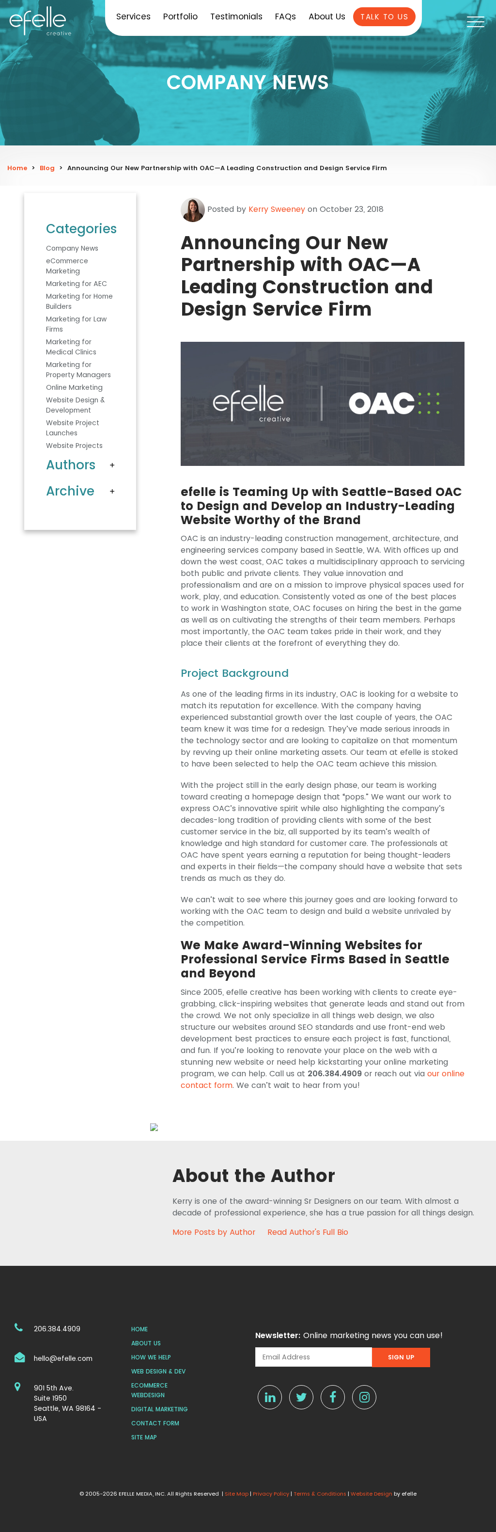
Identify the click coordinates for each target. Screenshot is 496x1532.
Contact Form (155, 1423)
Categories (80, 229)
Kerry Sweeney (276, 209)
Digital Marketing (159, 1409)
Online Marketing (74, 387)
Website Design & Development (75, 405)
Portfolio (180, 16)
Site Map (144, 1437)
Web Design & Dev (158, 1371)
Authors (71, 465)
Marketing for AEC (76, 283)
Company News (72, 248)
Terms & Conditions (320, 1494)
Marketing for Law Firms (76, 324)
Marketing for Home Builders (79, 301)
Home (17, 168)
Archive (70, 491)
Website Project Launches (72, 428)
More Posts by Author (213, 1232)
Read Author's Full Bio (307, 1232)
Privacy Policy (271, 1494)
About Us (327, 16)
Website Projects (74, 445)
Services (133, 16)
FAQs (285, 16)
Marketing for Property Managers (78, 370)
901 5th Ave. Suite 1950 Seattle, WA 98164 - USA (67, 1403)
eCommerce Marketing (67, 266)
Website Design (371, 1494)
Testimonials (236, 16)
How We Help (151, 1357)
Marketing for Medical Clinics (71, 347)
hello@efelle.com (63, 1358)
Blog (47, 168)
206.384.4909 (57, 1329)
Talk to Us (384, 17)
